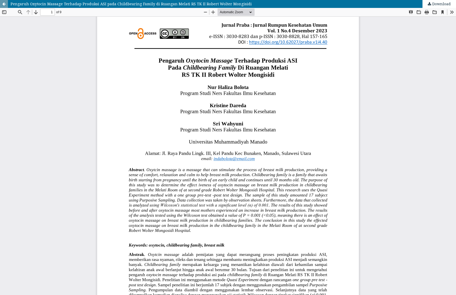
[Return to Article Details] (4, 4)
